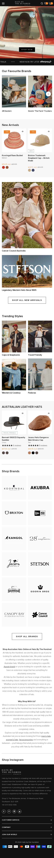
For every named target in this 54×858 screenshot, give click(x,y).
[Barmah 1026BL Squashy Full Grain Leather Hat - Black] (33, 452)
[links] (14, 91)
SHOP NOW (27, 49)
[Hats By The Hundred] (22, 3)
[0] (45, 3)
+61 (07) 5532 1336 (9, 805)
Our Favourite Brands (16, 71)
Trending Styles (12, 316)
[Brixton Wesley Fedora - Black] (36, 168)
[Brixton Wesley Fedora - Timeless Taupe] (44, 168)
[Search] (42, 3)
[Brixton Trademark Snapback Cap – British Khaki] (3, 170)
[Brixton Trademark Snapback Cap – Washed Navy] (7, 170)
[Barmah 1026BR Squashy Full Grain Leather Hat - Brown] (29, 452)
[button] (48, 94)
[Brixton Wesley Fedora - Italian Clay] (40, 168)
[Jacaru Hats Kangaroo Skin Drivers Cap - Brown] (10, 452)
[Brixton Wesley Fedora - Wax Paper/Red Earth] (33, 168)
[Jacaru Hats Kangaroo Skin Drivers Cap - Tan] (3, 452)
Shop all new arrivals (27, 300)
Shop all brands (27, 636)
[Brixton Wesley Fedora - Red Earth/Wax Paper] (29, 168)
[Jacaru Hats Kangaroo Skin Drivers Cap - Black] (7, 452)
